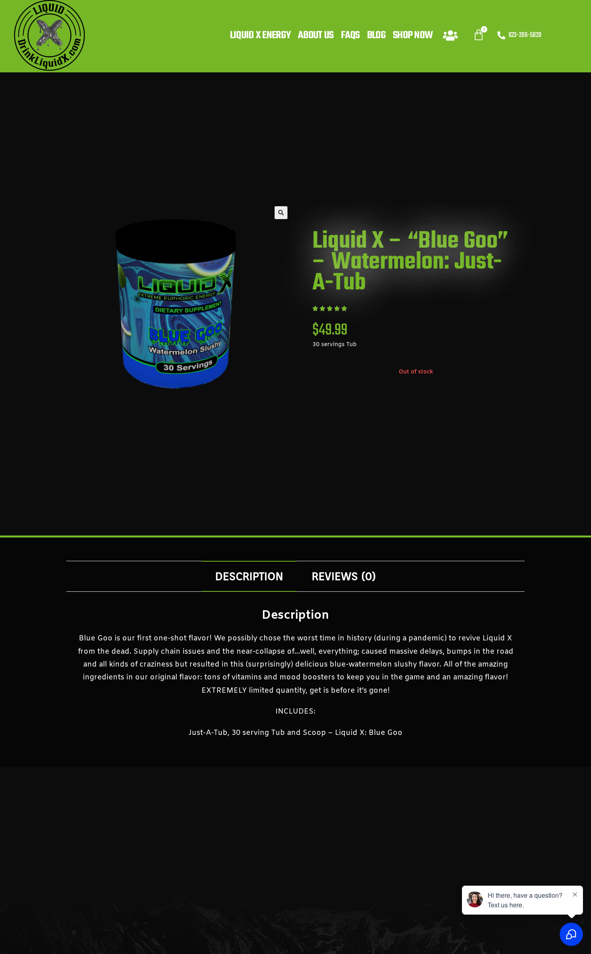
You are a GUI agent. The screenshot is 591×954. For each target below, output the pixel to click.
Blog (376, 35)
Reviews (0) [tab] (344, 576)
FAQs (350, 35)
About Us (315, 35)
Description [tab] (249, 576)
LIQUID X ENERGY (260, 35)
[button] (281, 212)
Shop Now (413, 35)
